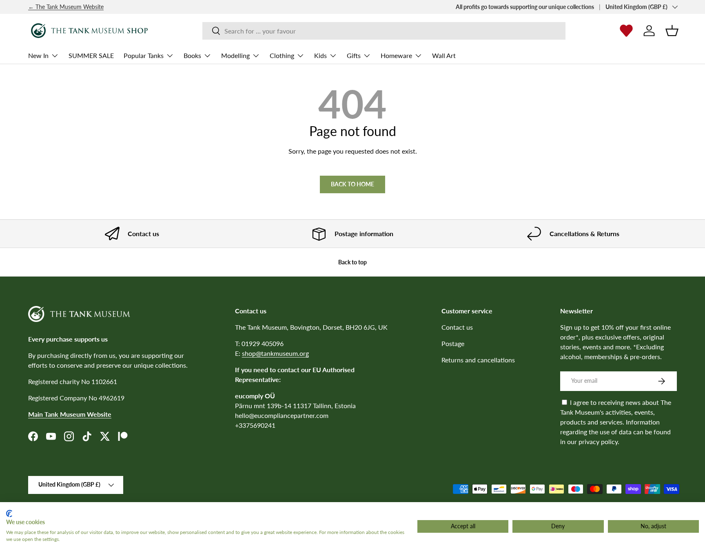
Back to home (352, 184)
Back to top (352, 262)
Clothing (282, 55)
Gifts (354, 55)
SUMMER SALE (91, 55)
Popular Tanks (144, 55)
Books (192, 55)
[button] (672, 31)
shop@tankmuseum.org (275, 353)
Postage (452, 343)
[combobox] (383, 31)
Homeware (396, 55)
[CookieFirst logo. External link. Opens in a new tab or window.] (9, 513)
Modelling (235, 55)
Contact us (457, 327)
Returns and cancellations (478, 360)
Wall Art (444, 55)
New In (38, 55)
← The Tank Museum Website (66, 6)
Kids (320, 55)
